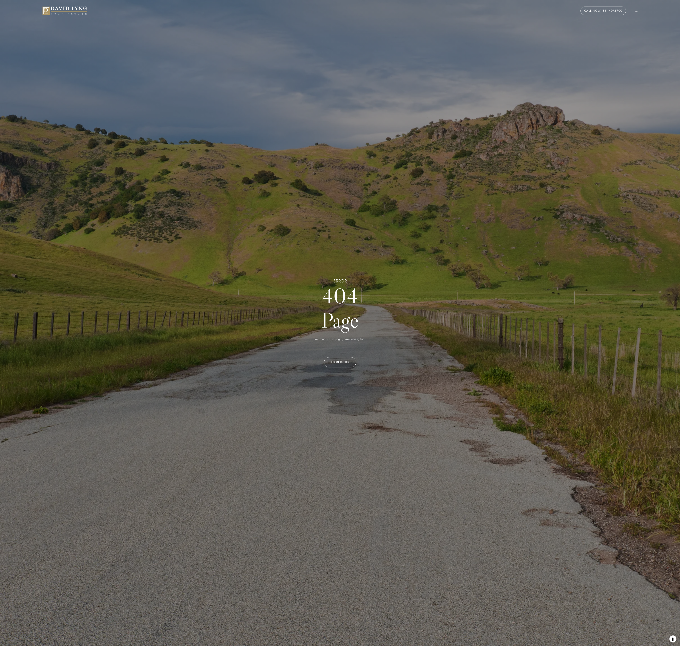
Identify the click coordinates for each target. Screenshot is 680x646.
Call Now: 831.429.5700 (603, 11)
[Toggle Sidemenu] (634, 10)
